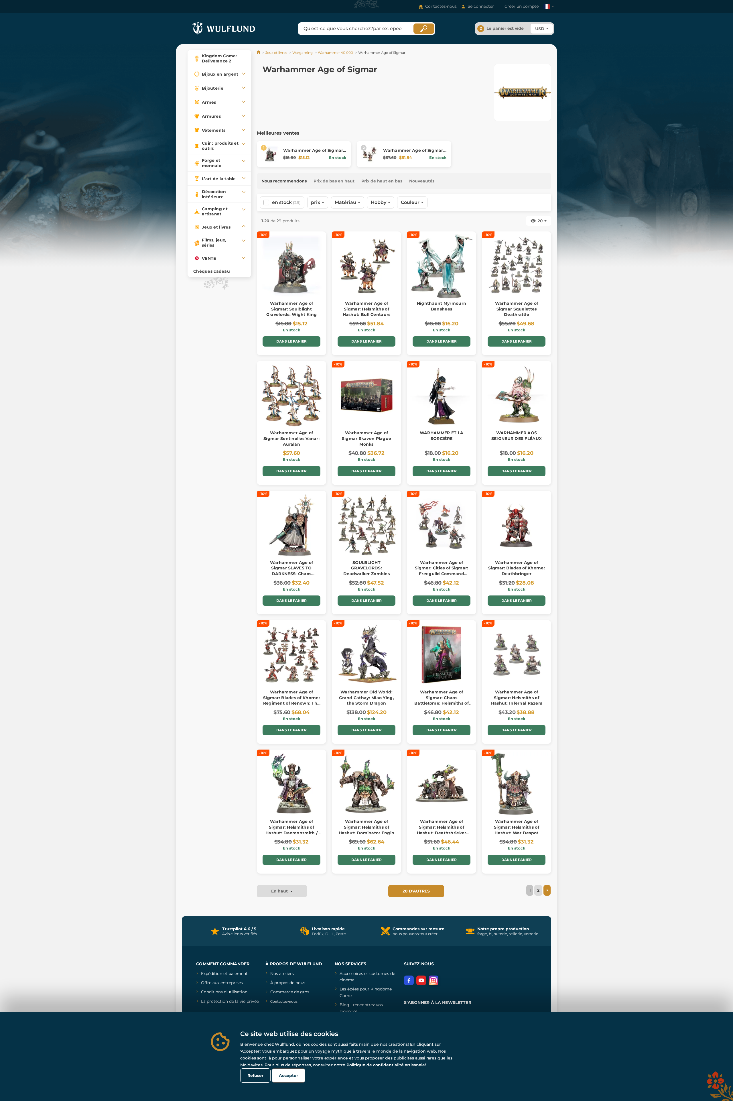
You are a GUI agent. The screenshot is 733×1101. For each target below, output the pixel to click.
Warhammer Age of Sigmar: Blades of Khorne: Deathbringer (516, 568)
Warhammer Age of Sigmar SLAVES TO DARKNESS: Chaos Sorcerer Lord (291, 571)
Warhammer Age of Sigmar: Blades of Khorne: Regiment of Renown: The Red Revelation (291, 700)
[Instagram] (433, 980)
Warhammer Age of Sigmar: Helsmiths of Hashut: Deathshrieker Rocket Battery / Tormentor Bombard (441, 832)
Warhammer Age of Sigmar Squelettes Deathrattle (516, 309)
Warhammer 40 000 (335, 52)
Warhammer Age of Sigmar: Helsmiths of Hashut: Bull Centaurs (367, 309)
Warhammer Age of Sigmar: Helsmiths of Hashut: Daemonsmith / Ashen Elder (291, 830)
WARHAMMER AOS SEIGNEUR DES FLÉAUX (516, 435)
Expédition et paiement (224, 973)
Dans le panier (291, 341)
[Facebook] (409, 980)
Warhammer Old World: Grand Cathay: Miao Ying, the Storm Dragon (366, 697)
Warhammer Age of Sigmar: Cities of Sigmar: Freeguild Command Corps (441, 571)
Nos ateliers (282, 973)
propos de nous (289, 982)
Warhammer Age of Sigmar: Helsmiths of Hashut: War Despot (516, 827)
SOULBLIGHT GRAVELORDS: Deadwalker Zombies (366, 568)
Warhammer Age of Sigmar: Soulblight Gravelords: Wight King (291, 309)
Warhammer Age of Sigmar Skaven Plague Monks (366, 438)
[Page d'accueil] (259, 52)
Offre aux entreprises (222, 982)
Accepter (288, 1075)
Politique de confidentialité (375, 1064)
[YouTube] (421, 980)
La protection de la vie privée (230, 1001)
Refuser (255, 1075)
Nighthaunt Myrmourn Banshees (441, 306)
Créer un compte (522, 6)
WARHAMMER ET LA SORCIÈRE (441, 435)
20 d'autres (416, 891)
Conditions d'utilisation (224, 991)
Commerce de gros (289, 991)
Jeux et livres (276, 52)
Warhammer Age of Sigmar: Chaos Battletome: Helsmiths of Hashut (441, 700)
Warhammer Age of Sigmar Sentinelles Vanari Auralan (291, 438)
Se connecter (481, 6)
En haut (280, 891)
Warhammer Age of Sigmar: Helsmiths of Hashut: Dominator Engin (366, 827)
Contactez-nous (441, 6)
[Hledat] (423, 28)
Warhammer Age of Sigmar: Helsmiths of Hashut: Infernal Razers (516, 697)
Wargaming (302, 52)
